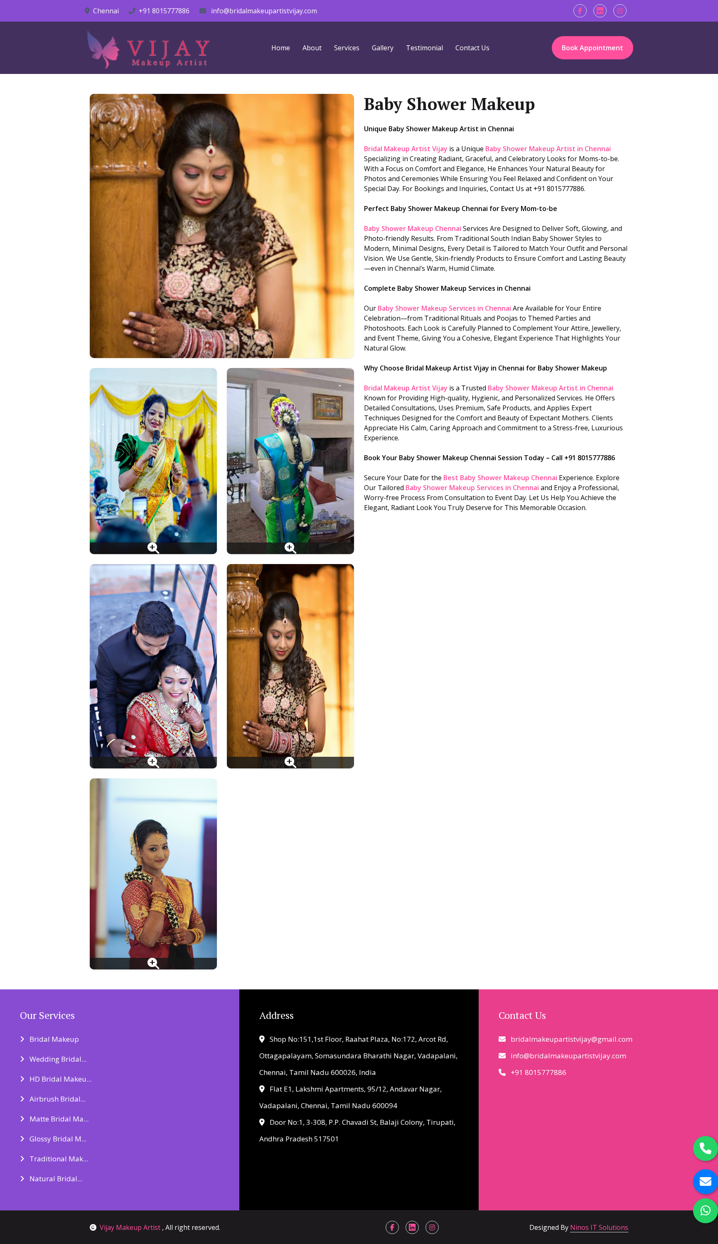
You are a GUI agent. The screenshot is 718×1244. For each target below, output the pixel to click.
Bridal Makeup (53, 1039)
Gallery (382, 47)
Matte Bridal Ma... (58, 1119)
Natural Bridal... (55, 1178)
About (312, 47)
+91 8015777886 (164, 10)
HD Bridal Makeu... (59, 1079)
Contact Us (472, 47)
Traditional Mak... (58, 1158)
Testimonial (424, 47)
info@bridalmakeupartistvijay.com (263, 10)
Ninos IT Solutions (599, 1227)
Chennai (106, 10)
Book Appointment (592, 47)
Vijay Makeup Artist (131, 1227)
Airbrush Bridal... (57, 1099)
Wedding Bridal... (57, 1059)
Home (280, 47)
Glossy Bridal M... (57, 1138)
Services (346, 47)
